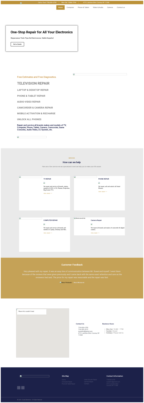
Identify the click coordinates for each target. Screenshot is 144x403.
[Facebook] (121, 2)
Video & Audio (98, 7)
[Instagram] (126, 2)
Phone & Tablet (83, 7)
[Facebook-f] (18, 387)
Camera (110, 7)
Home (60, 7)
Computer (70, 7)
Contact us (121, 7)
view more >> (47, 193)
